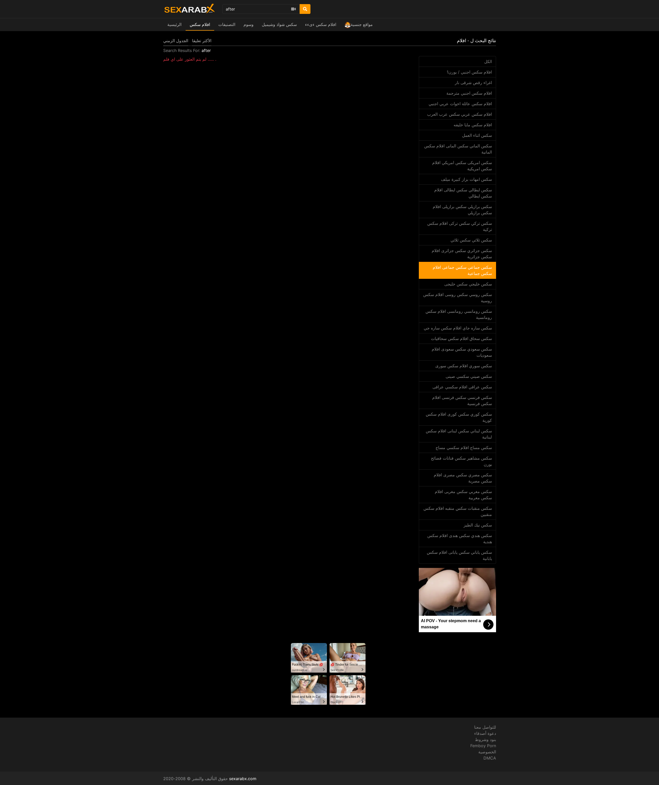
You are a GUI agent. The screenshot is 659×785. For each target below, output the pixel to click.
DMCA (489, 758)
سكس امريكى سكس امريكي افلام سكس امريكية (462, 165)
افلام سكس (200, 24)
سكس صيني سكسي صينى (469, 376)
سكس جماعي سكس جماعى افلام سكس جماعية (462, 270)
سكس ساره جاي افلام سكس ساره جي (458, 328)
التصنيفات (226, 24)
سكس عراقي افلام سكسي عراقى (462, 386)
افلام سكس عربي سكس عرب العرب (459, 114)
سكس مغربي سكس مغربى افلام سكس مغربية (463, 494)
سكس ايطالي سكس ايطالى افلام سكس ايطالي (463, 193)
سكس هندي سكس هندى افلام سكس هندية (459, 538)
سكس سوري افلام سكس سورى (463, 365)
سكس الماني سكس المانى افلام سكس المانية (458, 149)
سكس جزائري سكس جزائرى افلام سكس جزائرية (462, 253)
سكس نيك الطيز (478, 525)
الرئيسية (174, 24)
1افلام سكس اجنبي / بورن (469, 72)
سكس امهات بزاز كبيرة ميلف (466, 179)
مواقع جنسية (362, 24)
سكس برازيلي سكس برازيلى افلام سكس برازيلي (462, 209)
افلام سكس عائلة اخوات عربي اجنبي (460, 103)
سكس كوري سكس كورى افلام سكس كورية (459, 417)
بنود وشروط (485, 739)
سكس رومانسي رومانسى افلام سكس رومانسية (459, 314)
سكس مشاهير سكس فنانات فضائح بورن (461, 461)
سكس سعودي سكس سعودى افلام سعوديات (462, 352)
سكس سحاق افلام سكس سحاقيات (461, 338)
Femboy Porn (483, 745)
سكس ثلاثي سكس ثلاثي (471, 240)
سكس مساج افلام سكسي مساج (464, 447)
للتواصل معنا (485, 727)
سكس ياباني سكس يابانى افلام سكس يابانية (459, 555)
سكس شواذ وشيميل (279, 24)
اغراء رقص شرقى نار (473, 82)
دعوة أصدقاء (485, 733)
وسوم (249, 24)
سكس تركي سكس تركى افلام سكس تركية (459, 226)
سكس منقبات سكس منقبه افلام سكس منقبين (457, 511)
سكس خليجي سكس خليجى (468, 284)
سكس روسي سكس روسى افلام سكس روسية (457, 297)
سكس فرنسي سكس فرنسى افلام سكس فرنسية (462, 400)
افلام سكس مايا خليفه (473, 124)
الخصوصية (487, 751)
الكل (488, 61)
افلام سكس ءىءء (320, 24)
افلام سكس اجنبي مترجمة (469, 93)
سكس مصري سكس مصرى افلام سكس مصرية (463, 478)
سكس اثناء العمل (477, 135)
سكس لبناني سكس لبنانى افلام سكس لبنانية (459, 434)
